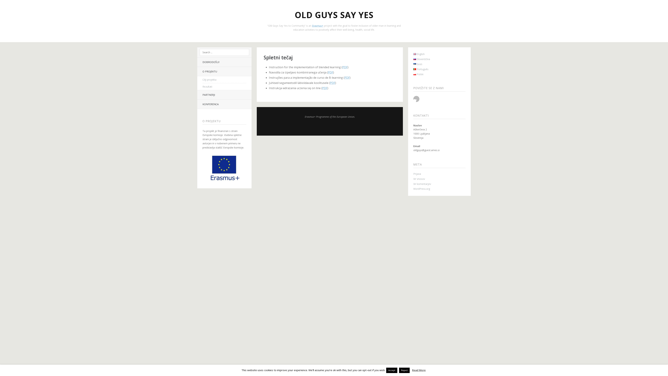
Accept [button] (391, 370)
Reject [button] (404, 370)
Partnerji (208, 94)
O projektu (209, 71)
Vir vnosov (419, 179)
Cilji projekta (209, 79)
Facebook (416, 99)
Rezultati (207, 86)
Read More (419, 370)
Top (329, 126)
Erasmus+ (317, 25)
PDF (345, 67)
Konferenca (210, 104)
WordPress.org (421, 188)
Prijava (417, 173)
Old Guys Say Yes (334, 15)
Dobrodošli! (210, 62)
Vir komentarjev (422, 184)
